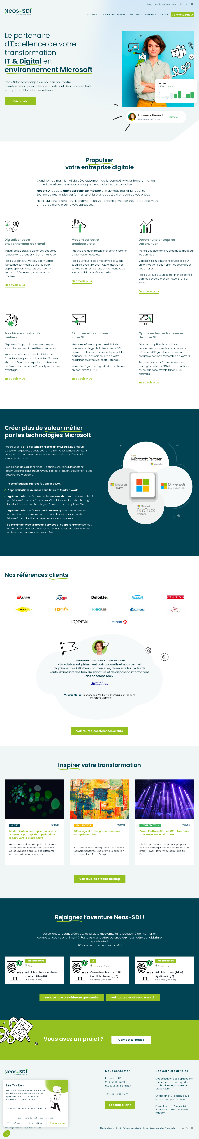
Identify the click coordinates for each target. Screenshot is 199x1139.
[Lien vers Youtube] (192, 4)
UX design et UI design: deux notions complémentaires (97, 832)
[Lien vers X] (186, 4)
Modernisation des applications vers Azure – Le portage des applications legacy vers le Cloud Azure (32, 834)
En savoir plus (15, 285)
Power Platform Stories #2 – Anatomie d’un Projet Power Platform (164, 832)
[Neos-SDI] (19, 15)
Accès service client (165, 4)
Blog (149, 4)
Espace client (120, 1105)
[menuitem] (150, 4)
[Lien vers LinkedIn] (181, 4)
